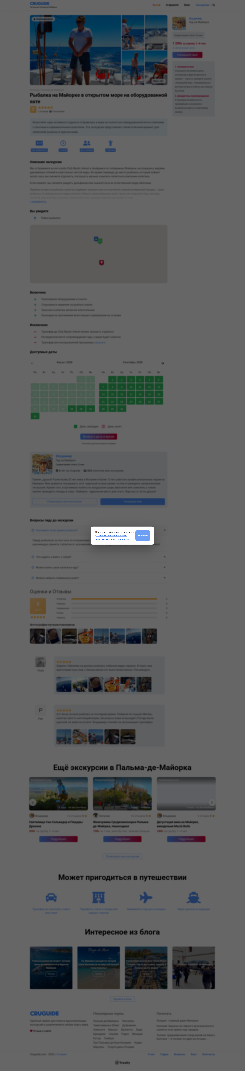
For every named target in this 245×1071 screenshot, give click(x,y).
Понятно (143, 535)
